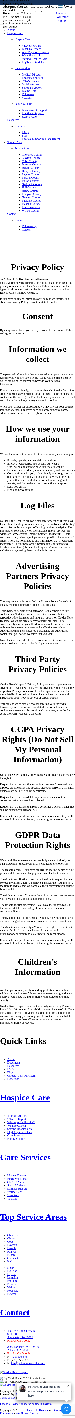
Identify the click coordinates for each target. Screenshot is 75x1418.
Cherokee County (32, 154)
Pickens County (31, 203)
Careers (26, 229)
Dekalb (11, 1248)
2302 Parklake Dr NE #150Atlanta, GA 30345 (23, 1348)
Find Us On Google (18, 1340)
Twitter (15, 1403)
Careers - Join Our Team (21, 1075)
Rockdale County (32, 207)
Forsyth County (31, 177)
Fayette (11, 1274)
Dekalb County (31, 167)
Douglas (12, 1270)
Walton (11, 1287)
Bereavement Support (34, 110)
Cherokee (12, 1235)
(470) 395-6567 (69, 4)
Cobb (10, 1241)
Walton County (30, 210)
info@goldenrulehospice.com (28, 1363)
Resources (13, 119)
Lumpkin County (32, 194)
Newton (12, 1294)
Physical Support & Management (41, 138)
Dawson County (31, 164)
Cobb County (30, 161)
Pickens (11, 1284)
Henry (11, 1267)
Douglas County (31, 171)
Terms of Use (7, 1397)
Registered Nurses (32, 77)
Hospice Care (15, 33)
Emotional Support (33, 113)
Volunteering (29, 226)
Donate (61, 20)
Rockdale (12, 1290)
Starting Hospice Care (34, 58)
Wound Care (29, 91)
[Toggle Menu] (1, 24)
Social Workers (30, 84)
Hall (9, 1261)
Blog (24, 135)
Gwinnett (12, 1258)
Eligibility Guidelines (34, 62)
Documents (13, 1062)
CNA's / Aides (30, 81)
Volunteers (28, 94)
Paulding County (31, 200)
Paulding (12, 1280)
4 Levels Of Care (17, 1115)
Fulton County (30, 180)
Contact (11, 213)
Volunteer (62, 17)
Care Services (22, 68)
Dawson (12, 1245)
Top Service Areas (33, 1217)
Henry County (30, 190)
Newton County (31, 197)
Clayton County (31, 157)
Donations (13, 1079)
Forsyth (11, 1251)
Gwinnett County (32, 184)
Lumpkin (12, 1277)
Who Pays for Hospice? (35, 52)
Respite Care (29, 116)
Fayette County (31, 174)
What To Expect (31, 48)
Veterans (27, 97)
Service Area (14, 142)
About (11, 1059)
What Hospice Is (31, 55)
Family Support (23, 103)
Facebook (5, 1403)
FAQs (25, 132)
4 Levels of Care (31, 45)
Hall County (29, 187)
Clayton (11, 1238)
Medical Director (31, 74)
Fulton (11, 1254)
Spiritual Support (31, 87)
